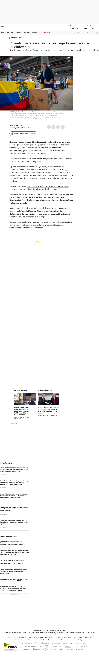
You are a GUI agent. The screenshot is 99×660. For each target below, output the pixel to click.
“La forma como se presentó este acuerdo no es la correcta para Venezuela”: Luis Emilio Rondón (12, 561)
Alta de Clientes (60, 637)
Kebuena (83, 646)
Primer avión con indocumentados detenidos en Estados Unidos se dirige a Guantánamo (22, 411)
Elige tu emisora (90, 28)
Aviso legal (88, 637)
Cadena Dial (60, 646)
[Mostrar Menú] (2, 27)
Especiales (46, 33)
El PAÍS (26, 643)
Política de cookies (40, 640)
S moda (61, 649)
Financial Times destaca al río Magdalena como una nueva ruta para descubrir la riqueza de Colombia (14, 542)
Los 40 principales (35, 643)
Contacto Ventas (21, 637)
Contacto (10, 637)
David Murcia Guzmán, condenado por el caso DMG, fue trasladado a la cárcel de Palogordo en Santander (14, 469)
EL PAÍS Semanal (67, 646)
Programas (36, 33)
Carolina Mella (15, 126)
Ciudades (26, 33)
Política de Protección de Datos (22, 640)
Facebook (49, 127)
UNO (39, 646)
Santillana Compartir (55, 643)
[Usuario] (97, 33)
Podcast (18, 33)
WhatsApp (63, 127)
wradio (46, 646)
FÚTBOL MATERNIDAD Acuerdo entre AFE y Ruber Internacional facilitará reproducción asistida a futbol (13, 588)
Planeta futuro (75, 646)
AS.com (71, 643)
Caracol (84, 643)
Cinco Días (53, 646)
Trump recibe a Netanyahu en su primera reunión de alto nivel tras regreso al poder (48, 410)
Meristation (79, 649)
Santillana (44, 643)
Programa (74, 28)
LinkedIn (58, 127)
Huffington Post (29, 646)
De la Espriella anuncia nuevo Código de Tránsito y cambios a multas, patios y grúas (14, 522)
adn (77, 643)
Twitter (53, 127)
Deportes (10, 33)
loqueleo (70, 649)
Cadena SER (64, 643)
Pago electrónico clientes (45, 637)
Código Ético (82, 640)
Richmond (26, 649)
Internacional (17, 38)
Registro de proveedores (75, 637)
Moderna (35, 649)
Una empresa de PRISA (10, 645)
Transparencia (70, 640)
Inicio (3, 33)
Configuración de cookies (56, 640)
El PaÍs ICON (53, 649)
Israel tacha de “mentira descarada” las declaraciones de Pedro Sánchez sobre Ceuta (13, 571)
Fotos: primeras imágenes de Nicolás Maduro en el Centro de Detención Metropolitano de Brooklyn (13, 495)
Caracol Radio (49, 27)
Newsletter (92, 33)
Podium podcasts (45, 649)
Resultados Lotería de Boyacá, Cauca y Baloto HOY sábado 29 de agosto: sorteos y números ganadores (14, 482)
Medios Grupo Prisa (10, 650)
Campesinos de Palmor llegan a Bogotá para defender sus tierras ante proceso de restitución (14, 508)
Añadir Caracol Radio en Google (25, 134)
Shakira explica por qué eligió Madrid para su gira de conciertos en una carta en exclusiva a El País (14, 552)
